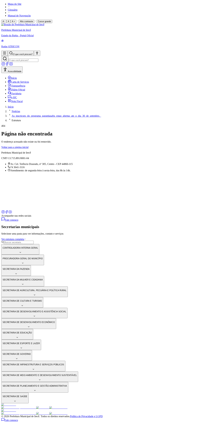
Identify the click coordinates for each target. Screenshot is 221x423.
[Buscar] (4, 59)
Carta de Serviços (20, 81)
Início (14, 78)
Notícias (16, 111)
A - (4, 21)
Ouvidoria (16, 93)
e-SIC (14, 97)
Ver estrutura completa (12, 239)
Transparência (18, 85)
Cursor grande (44, 21)
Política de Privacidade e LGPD (86, 416)
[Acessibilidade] (37, 53)
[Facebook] (7, 65)
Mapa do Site (14, 4)
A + (13, 21)
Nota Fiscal (17, 101)
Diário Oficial (18, 89)
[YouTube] (11, 65)
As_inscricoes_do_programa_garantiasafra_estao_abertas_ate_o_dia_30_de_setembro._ (56, 115)
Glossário (12, 9)
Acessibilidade (14, 71)
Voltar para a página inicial (14, 147)
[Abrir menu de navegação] (4, 53)
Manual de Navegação (19, 15)
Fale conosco (11, 220)
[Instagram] (3, 65)
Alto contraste (26, 21)
